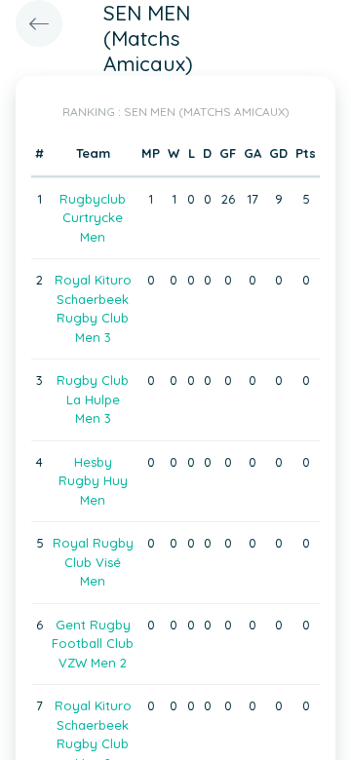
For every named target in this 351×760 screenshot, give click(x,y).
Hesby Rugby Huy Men (93, 481)
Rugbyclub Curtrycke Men (92, 218)
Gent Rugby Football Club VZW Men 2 (93, 643)
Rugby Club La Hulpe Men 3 (93, 399)
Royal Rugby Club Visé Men (93, 562)
